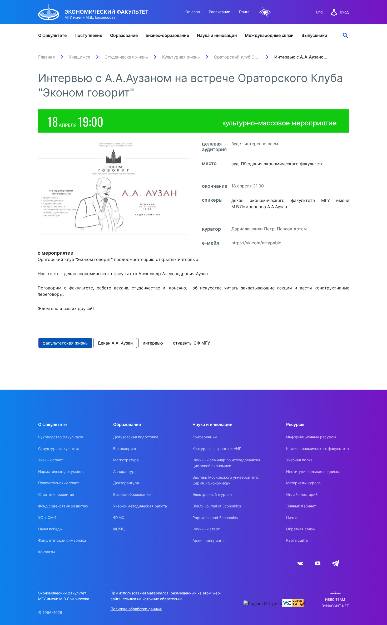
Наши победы (50, 529)
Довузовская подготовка (135, 437)
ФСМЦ (119, 529)
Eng (319, 12)
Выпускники (314, 35)
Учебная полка (299, 460)
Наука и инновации (217, 35)
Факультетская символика (62, 540)
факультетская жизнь (65, 343)
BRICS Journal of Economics (216, 506)
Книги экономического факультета (317, 448)
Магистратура (126, 460)
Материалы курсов (303, 483)
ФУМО (119, 517)
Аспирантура (125, 471)
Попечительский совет (58, 483)
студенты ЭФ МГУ (191, 343)
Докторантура (126, 483)
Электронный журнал (212, 494)
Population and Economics (215, 517)
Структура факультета (58, 448)
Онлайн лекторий (301, 494)
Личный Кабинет (301, 506)
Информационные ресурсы (311, 437)
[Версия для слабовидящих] (265, 12)
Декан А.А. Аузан (115, 343)
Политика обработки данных (136, 609)
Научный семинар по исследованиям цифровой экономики (226, 463)
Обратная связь (300, 529)
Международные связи (269, 35)
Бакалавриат (124, 448)
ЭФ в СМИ (47, 517)
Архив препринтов (209, 540)
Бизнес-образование (167, 35)
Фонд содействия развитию (63, 506)
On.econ (192, 11)
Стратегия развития (56, 494)
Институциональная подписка (313, 471)
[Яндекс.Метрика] (263, 603)
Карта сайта (297, 540)
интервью (153, 343)
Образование (124, 35)
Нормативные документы (61, 471)
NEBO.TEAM (335, 600)
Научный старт (206, 529)
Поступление (88, 35)
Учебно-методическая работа (140, 506)
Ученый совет (50, 460)
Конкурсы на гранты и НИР (216, 448)
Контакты (46, 552)
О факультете (52, 35)
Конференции (204, 437)
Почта (244, 11)
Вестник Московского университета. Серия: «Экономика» (225, 480)
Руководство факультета (60, 437)
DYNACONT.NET (335, 606)
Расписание (219, 11)
